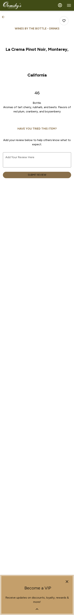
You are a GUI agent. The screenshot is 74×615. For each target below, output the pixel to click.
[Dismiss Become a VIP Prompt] (67, 581)
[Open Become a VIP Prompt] (37, 609)
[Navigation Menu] (69, 5)
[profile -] (60, 5)
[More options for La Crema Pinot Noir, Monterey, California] (64, 20)
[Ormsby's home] (19, 5)
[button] (4, 17)
